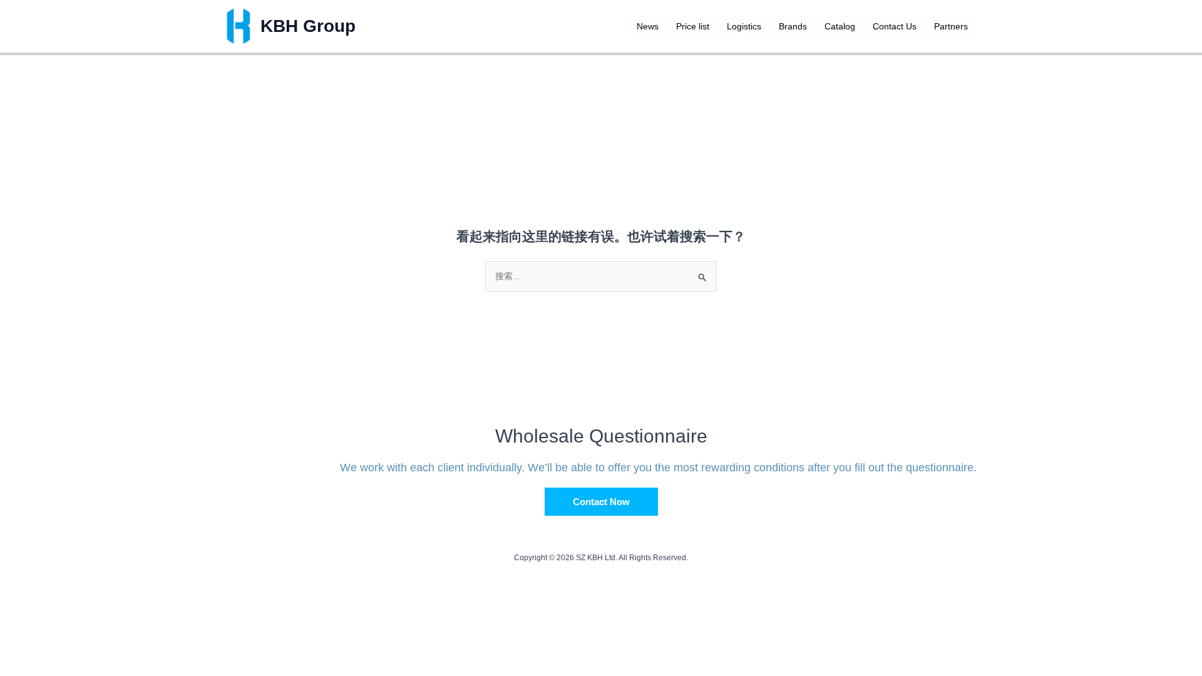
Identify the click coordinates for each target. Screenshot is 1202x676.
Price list (692, 26)
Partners (951, 26)
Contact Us (895, 26)
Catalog (839, 26)
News (648, 26)
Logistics (744, 26)
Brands (793, 26)
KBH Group (308, 26)
